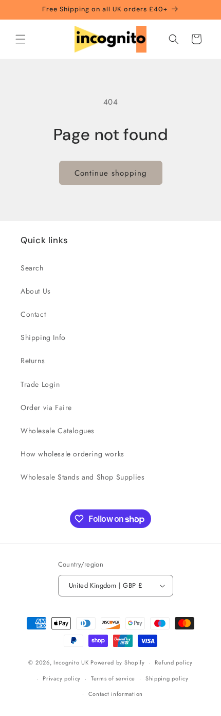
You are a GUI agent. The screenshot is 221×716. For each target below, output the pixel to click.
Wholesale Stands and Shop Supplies (82, 477)
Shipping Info (43, 337)
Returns (33, 360)
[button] (20, 39)
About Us (36, 291)
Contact (33, 314)
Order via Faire (46, 407)
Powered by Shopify (117, 662)
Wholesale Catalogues (58, 430)
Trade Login (40, 384)
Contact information (115, 694)
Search (32, 268)
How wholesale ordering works (72, 454)
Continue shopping (111, 173)
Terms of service (113, 678)
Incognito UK (70, 662)
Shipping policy (167, 678)
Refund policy (173, 662)
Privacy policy (62, 678)
